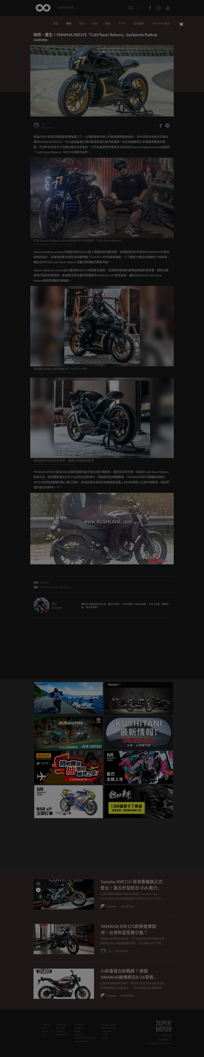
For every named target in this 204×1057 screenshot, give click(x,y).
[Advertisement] (102, 49)
